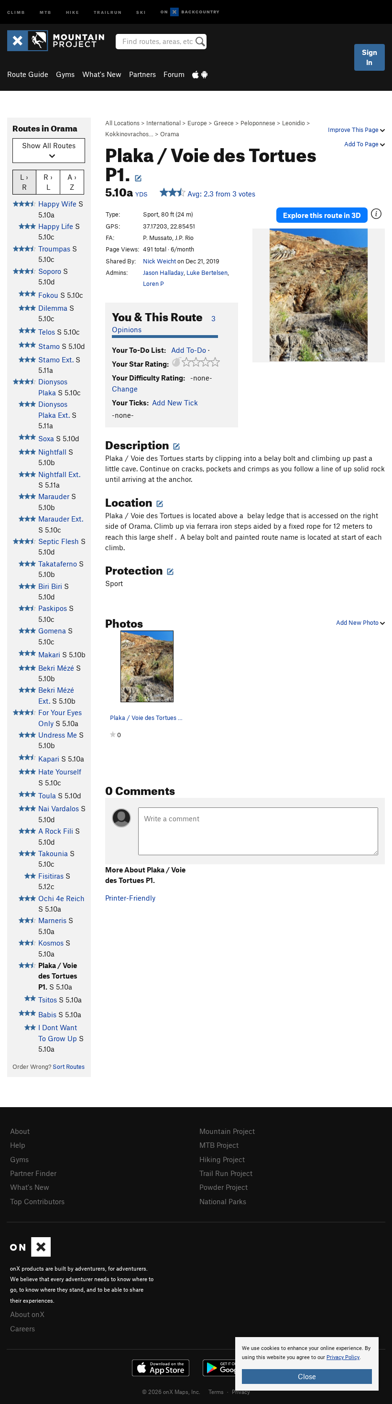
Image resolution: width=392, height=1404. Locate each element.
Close (307, 1376)
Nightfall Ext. (59, 474)
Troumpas (54, 248)
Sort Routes (69, 1066)
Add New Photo (358, 622)
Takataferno (57, 563)
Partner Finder (33, 1173)
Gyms (65, 74)
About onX (27, 1314)
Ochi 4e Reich (61, 898)
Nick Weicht (159, 261)
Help (17, 1145)
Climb (16, 12)
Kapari (48, 758)
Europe (197, 123)
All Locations (122, 123)
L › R (24, 182)
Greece (224, 123)
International (163, 123)
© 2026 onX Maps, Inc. (171, 1391)
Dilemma (52, 308)
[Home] (60, 40)
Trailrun (108, 12)
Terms (216, 1391)
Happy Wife (57, 203)
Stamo (49, 346)
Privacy (241, 1391)
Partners (142, 74)
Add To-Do (188, 350)
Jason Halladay (163, 272)
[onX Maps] (30, 1254)
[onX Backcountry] (190, 12)
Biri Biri (50, 586)
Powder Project (223, 1187)
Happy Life (55, 226)
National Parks (222, 1201)
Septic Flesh (58, 541)
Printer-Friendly (130, 897)
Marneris (52, 920)
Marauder (53, 496)
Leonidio (293, 123)
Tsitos (47, 999)
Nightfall (52, 451)
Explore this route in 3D (322, 215)
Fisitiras (51, 875)
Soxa (46, 438)
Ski (141, 12)
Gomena (52, 630)
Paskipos (52, 608)
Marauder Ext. (60, 518)
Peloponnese (257, 123)
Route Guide (27, 74)
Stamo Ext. (56, 359)
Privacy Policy (343, 1357)
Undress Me (57, 734)
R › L (48, 182)
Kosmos (51, 942)
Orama (169, 134)
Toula (47, 795)
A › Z (71, 182)
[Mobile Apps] (199, 74)
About (20, 1131)
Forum (174, 74)
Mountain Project (227, 1131)
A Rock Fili (55, 831)
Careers (22, 1328)
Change (125, 388)
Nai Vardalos (58, 808)
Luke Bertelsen (207, 272)
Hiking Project (222, 1159)
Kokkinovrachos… (129, 134)
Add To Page (362, 144)
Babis (47, 1014)
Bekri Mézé (56, 668)
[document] (307, 1364)
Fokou (48, 295)
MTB (46, 12)
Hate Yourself (59, 771)
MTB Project (219, 1145)
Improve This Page (354, 129)
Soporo (49, 271)
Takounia (53, 853)
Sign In (369, 57)
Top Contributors (37, 1201)
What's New (101, 74)
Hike (72, 12)
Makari (49, 654)
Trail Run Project (225, 1173)
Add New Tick (175, 402)
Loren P (153, 283)
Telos (46, 331)
